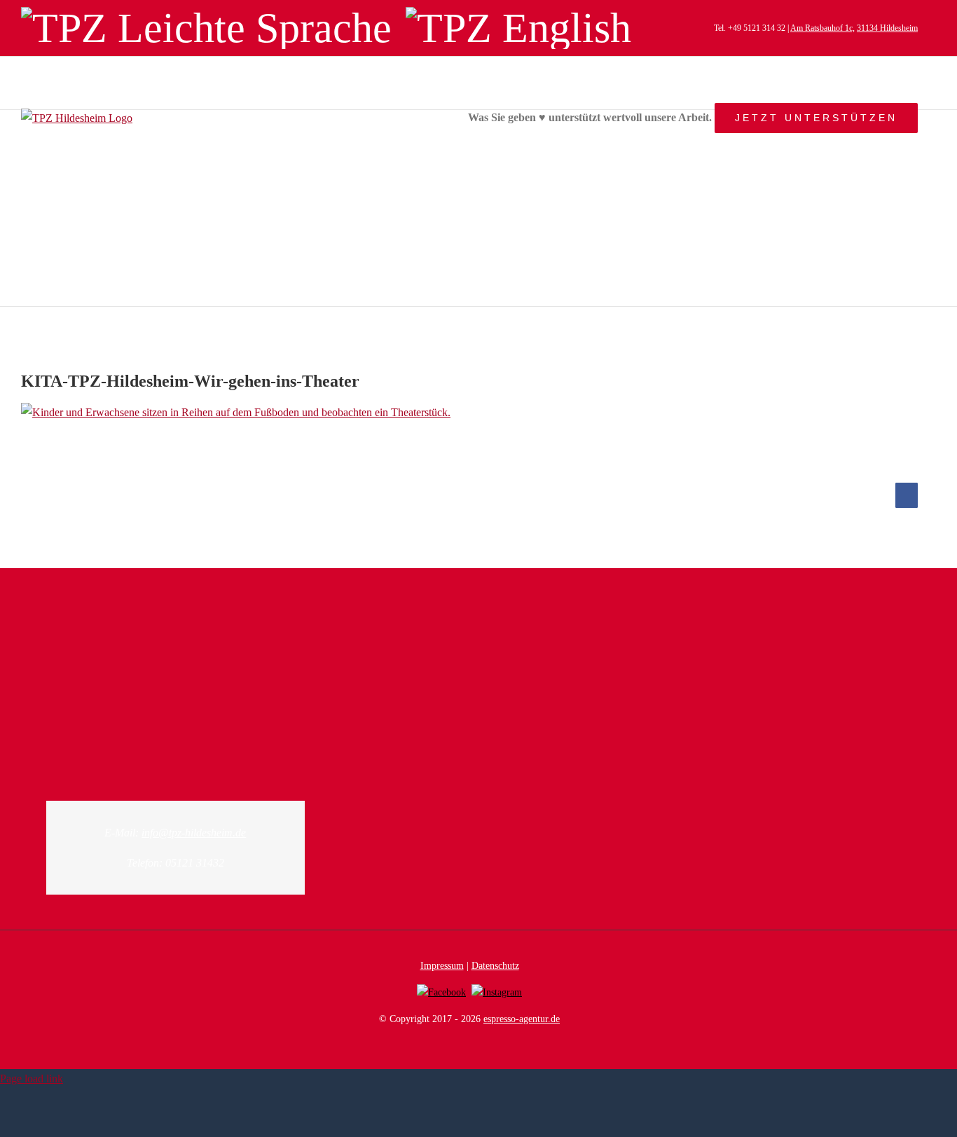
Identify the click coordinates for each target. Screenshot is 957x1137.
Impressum (442, 965)
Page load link (31, 1078)
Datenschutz (495, 965)
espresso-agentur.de (521, 1019)
